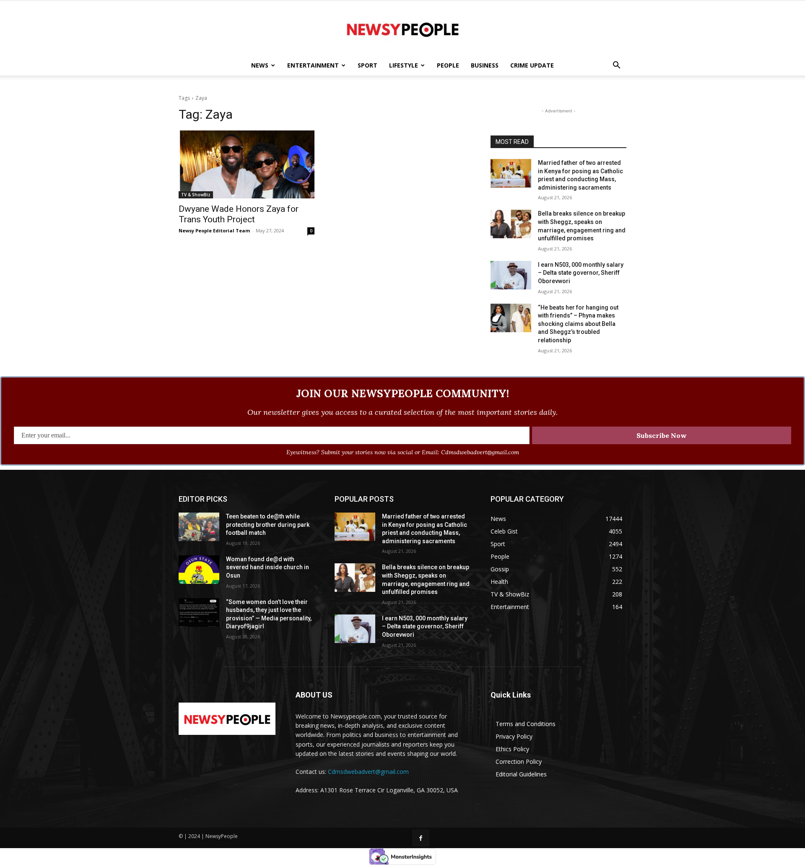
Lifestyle (403, 65)
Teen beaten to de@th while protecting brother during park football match (267, 524)
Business (485, 65)
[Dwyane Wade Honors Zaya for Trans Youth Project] (246, 164)
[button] (616, 66)
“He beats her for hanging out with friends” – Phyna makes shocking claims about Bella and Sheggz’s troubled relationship (578, 324)
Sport (367, 65)
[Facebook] (421, 838)
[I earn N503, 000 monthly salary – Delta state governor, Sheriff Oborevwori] (511, 275)
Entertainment (313, 65)
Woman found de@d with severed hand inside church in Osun (267, 567)
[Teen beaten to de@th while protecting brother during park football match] (199, 527)
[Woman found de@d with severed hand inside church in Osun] (199, 569)
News (259, 65)
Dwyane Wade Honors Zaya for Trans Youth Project (239, 214)
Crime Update (532, 65)
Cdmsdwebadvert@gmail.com (368, 772)
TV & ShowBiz (195, 195)
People (448, 65)
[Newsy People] (402, 28)
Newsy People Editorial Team (214, 230)
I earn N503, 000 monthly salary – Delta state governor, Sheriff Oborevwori (580, 272)
